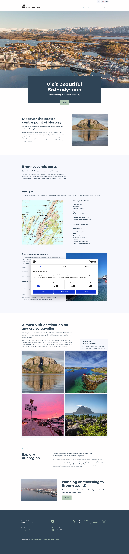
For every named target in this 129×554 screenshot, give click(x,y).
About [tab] (87, 266)
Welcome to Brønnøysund (90, 8)
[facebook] (52, 521)
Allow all (86, 291)
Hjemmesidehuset (36, 539)
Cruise (100, 8)
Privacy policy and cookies (51, 539)
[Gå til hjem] (32, 6)
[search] (98, 1)
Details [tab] (64, 266)
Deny (43, 291)
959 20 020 (95, 523)
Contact (106, 8)
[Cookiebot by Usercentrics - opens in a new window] (89, 261)
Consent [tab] (42, 266)
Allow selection (65, 291)
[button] (64, 102)
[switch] (56, 286)
